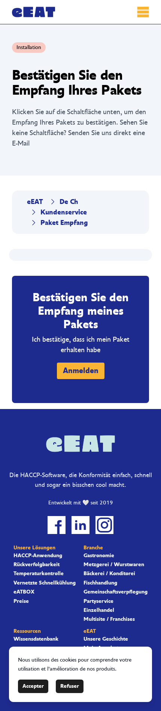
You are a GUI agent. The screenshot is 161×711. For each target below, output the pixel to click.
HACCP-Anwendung (37, 555)
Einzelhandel (98, 610)
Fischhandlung (100, 583)
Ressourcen (27, 631)
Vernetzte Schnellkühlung (44, 583)
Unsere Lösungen (34, 548)
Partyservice (98, 601)
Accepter (33, 686)
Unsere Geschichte (105, 639)
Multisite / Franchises (109, 619)
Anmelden (80, 370)
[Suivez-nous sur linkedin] (80, 525)
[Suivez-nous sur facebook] (57, 525)
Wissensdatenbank (35, 639)
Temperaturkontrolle (38, 573)
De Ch (69, 201)
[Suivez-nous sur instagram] (104, 525)
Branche (93, 548)
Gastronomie (98, 555)
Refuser (69, 686)
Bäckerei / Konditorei (109, 573)
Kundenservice (63, 212)
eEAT (35, 201)
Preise (21, 601)
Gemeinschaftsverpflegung (115, 592)
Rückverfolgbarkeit (36, 564)
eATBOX (23, 592)
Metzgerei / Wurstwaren (113, 564)
